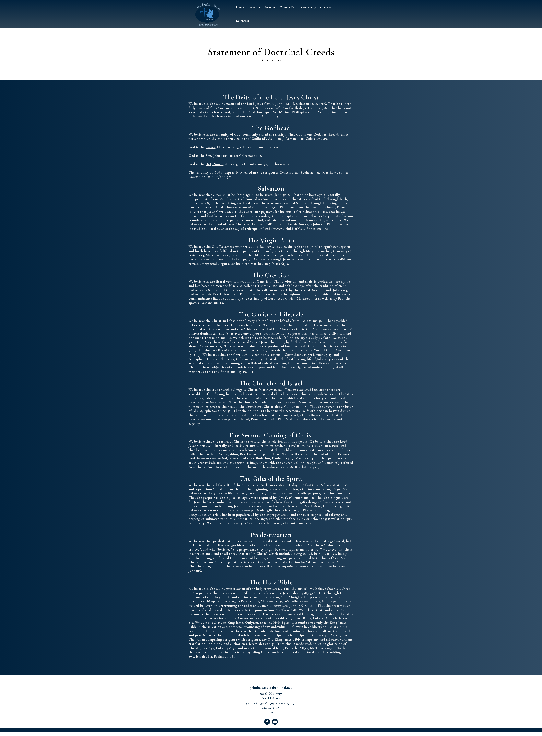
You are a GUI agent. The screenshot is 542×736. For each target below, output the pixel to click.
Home (240, 7)
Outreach (326, 7)
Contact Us (287, 7)
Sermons (269, 7)
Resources (242, 21)
